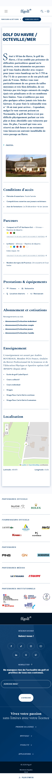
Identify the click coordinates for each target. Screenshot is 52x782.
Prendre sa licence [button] (25, 727)
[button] (6, 11)
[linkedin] (16, 655)
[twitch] (36, 655)
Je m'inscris (26, 698)
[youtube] (40, 646)
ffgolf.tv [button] (25, 745)
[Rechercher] (42, 11)
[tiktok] (21, 646)
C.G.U (26, 772)
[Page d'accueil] (26, 11)
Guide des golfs (31, 19)
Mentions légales (26, 770)
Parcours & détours (10, 19)
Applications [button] (25, 754)
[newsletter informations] (32, 665)
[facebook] (11, 646)
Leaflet (23, 465)
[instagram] (31, 646)
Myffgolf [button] (25, 736)
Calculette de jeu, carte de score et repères (26, 236)
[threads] (26, 655)
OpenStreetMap (34, 465)
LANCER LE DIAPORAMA (26, 165)
